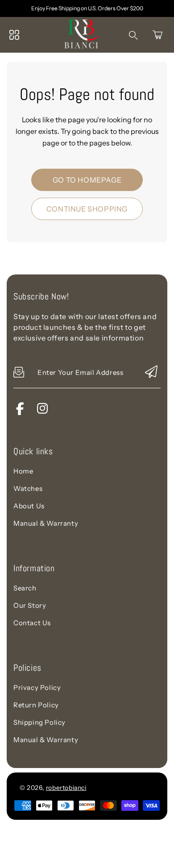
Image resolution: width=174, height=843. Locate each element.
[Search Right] (133, 35)
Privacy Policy (37, 687)
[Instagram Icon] (42, 412)
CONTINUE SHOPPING (87, 208)
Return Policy (36, 705)
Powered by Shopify (121, 787)
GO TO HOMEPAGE (87, 179)
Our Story (29, 605)
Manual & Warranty (45, 523)
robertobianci (66, 788)
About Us (29, 506)
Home (23, 471)
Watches (27, 488)
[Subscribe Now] (151, 372)
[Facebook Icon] (20, 412)
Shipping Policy (39, 722)
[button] (157, 35)
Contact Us (32, 623)
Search (25, 588)
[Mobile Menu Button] (14, 34)
